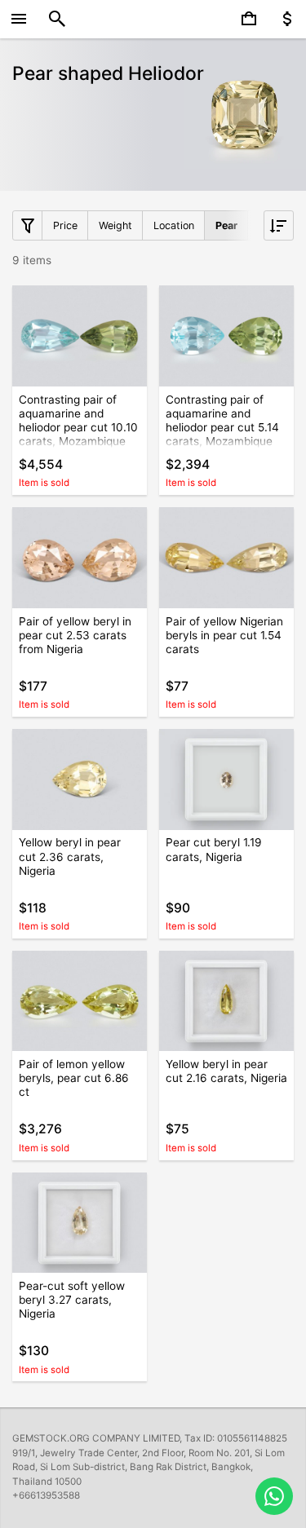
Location (173, 225)
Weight (115, 225)
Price (65, 225)
